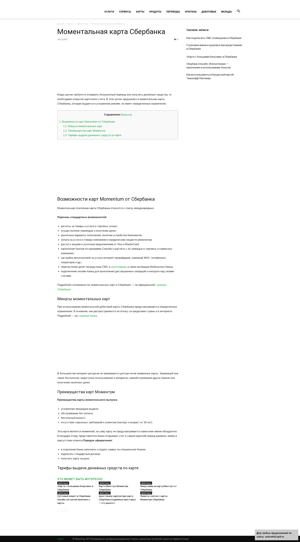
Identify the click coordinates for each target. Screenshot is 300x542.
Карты (140, 11)
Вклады (226, 11)
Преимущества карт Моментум (84, 130)
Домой (60, 23)
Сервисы (125, 11)
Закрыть (126, 114)
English (60, 538)
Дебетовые (209, 11)
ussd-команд (118, 266)
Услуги (109, 11)
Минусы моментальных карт (82, 126)
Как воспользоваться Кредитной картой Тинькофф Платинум (210, 76)
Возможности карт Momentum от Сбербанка (87, 121)
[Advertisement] (117, 68)
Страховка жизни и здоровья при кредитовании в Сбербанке (214, 47)
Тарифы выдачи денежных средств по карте (92, 135)
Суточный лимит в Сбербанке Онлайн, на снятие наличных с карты (73, 499)
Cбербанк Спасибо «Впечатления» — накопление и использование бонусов (208, 65)
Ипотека (191, 11)
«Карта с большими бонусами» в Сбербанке (211, 56)
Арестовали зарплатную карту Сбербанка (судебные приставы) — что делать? (117, 499)
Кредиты (155, 11)
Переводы (173, 11)
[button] (238, 11)
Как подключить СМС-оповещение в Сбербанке (214, 38)
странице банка (87, 315)
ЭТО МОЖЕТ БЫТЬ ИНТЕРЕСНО (79, 479)
